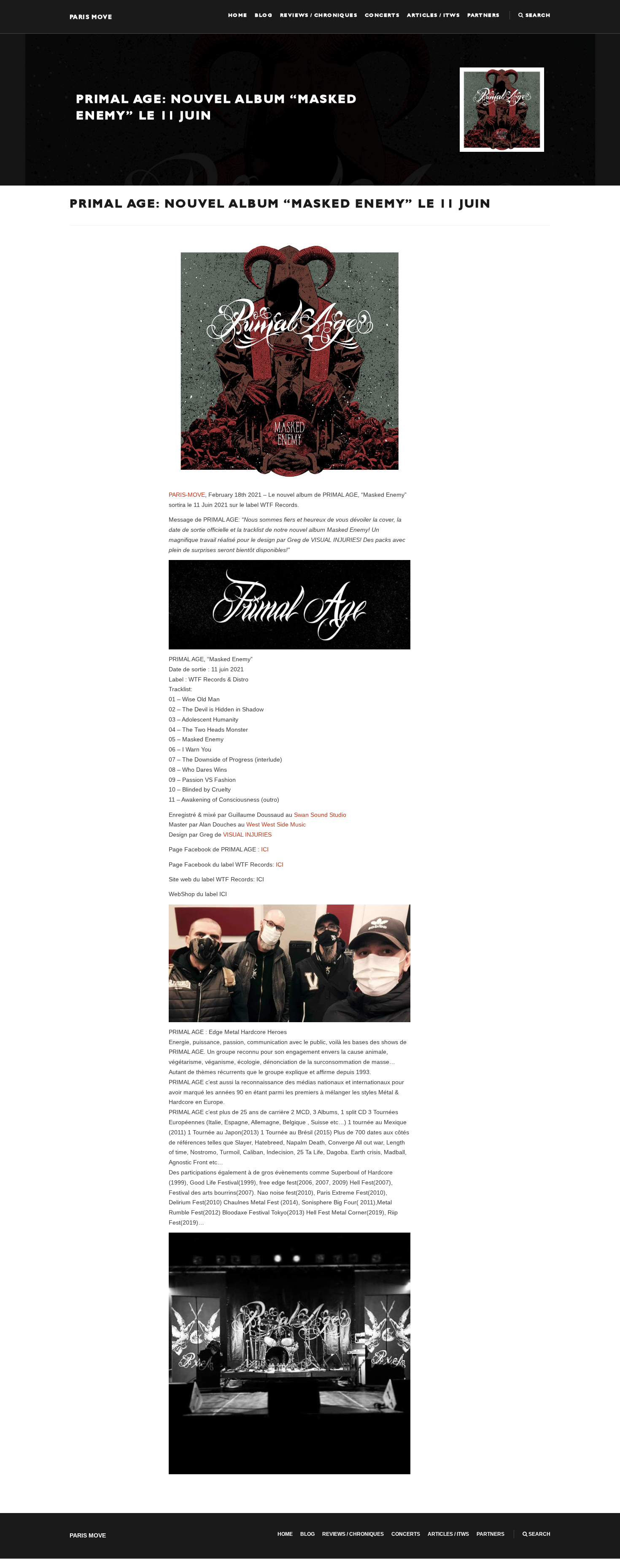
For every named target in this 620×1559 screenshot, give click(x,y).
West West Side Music (276, 824)
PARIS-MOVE (187, 494)
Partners (483, 15)
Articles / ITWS (433, 15)
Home (238, 15)
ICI (265, 849)
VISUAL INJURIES (247, 834)
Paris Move (91, 16)
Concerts (382, 15)
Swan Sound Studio (320, 814)
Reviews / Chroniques (318, 15)
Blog (263, 15)
